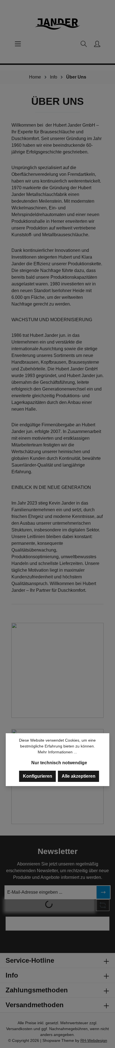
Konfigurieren (37, 776)
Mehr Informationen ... (57, 752)
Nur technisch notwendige (59, 762)
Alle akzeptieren (78, 776)
